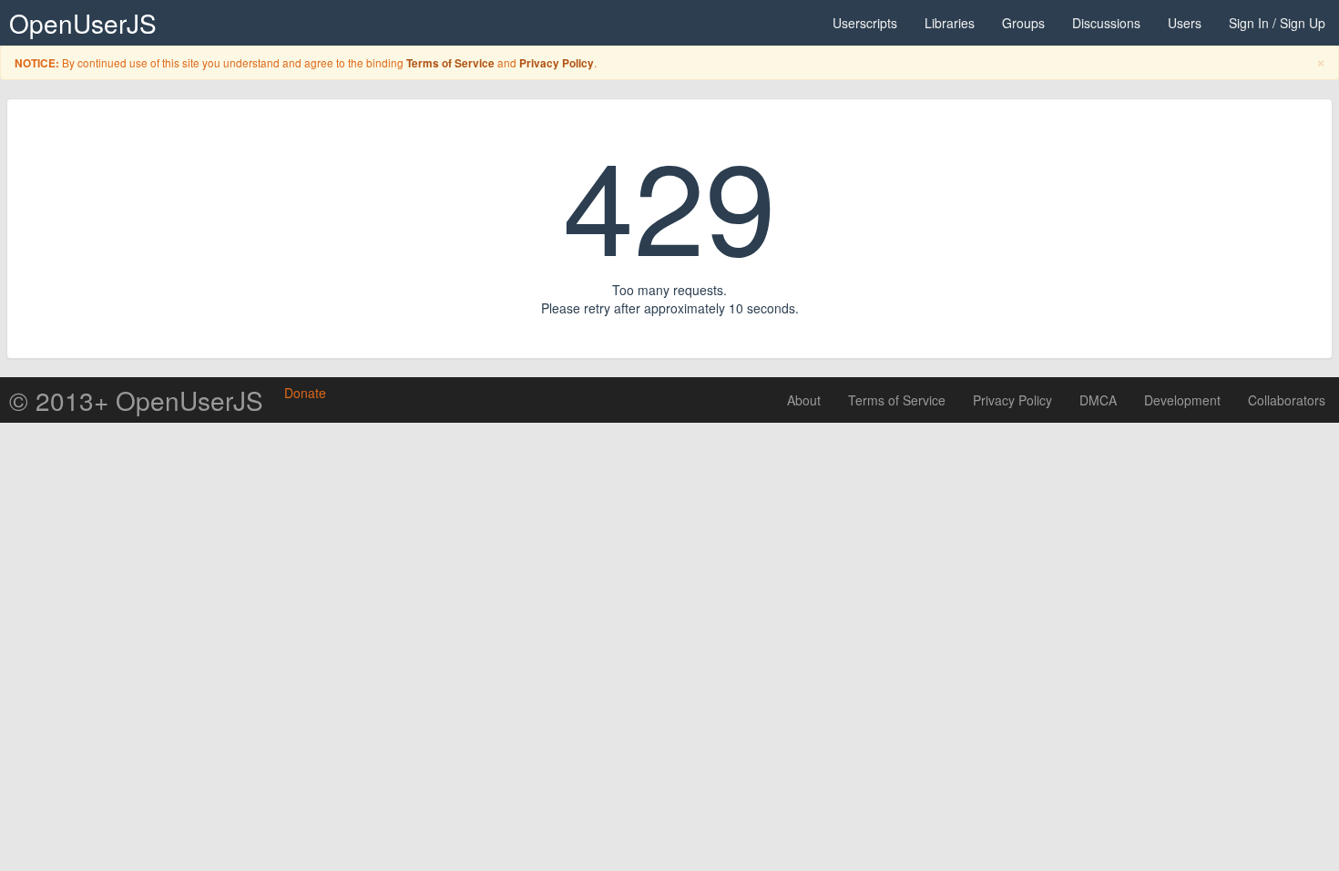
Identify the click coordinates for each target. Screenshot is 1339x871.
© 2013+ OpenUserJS (136, 400)
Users (1184, 23)
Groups (1023, 23)
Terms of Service (450, 63)
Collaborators (1286, 400)
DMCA (1098, 400)
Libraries (950, 23)
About (804, 400)
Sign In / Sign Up (1277, 23)
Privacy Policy (556, 63)
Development (1182, 400)
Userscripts (865, 23)
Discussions (1106, 23)
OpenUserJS (83, 23)
